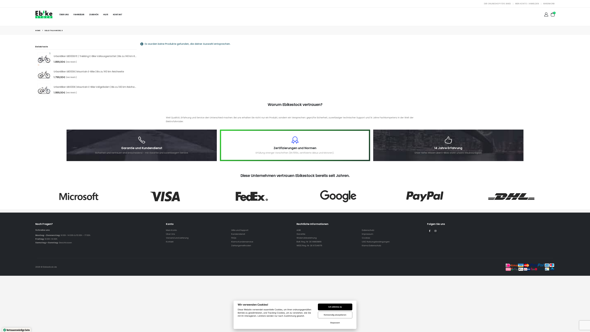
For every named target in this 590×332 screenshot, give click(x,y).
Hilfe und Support (239, 230)
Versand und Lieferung (177, 237)
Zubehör (93, 14)
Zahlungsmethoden (241, 245)
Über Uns (64, 14)
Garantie (301, 234)
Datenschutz (368, 230)
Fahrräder (78, 14)
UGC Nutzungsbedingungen (376, 241)
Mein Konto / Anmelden (527, 3)
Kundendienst (238, 234)
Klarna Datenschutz (371, 245)
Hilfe (105, 14)
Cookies (366, 237)
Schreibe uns (42, 230)
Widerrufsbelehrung (307, 237)
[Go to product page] (44, 58)
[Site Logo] (43, 14)
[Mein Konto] (546, 14)
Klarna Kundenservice (242, 241)
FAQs (233, 237)
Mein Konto (171, 230)
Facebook (429, 231)
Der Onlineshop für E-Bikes (497, 3)
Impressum (367, 234)
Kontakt (117, 14)
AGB (299, 230)
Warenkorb (549, 3)
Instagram (435, 231)
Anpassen (335, 322)
